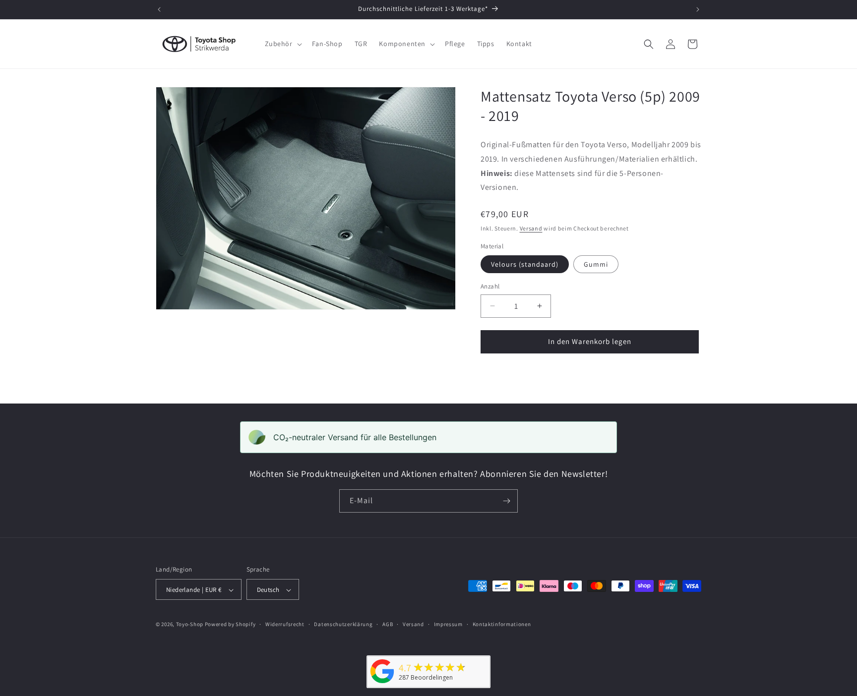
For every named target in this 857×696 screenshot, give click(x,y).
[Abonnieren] (506, 501)
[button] (282, 43)
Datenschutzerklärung (343, 624)
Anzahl (490, 286)
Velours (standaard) (524, 264)
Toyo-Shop (189, 624)
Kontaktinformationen (502, 624)
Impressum (448, 624)
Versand (531, 228)
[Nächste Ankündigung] (698, 9)
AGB (387, 624)
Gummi (596, 264)
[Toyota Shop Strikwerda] (382, 683)
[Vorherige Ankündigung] (159, 9)
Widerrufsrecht (285, 624)
